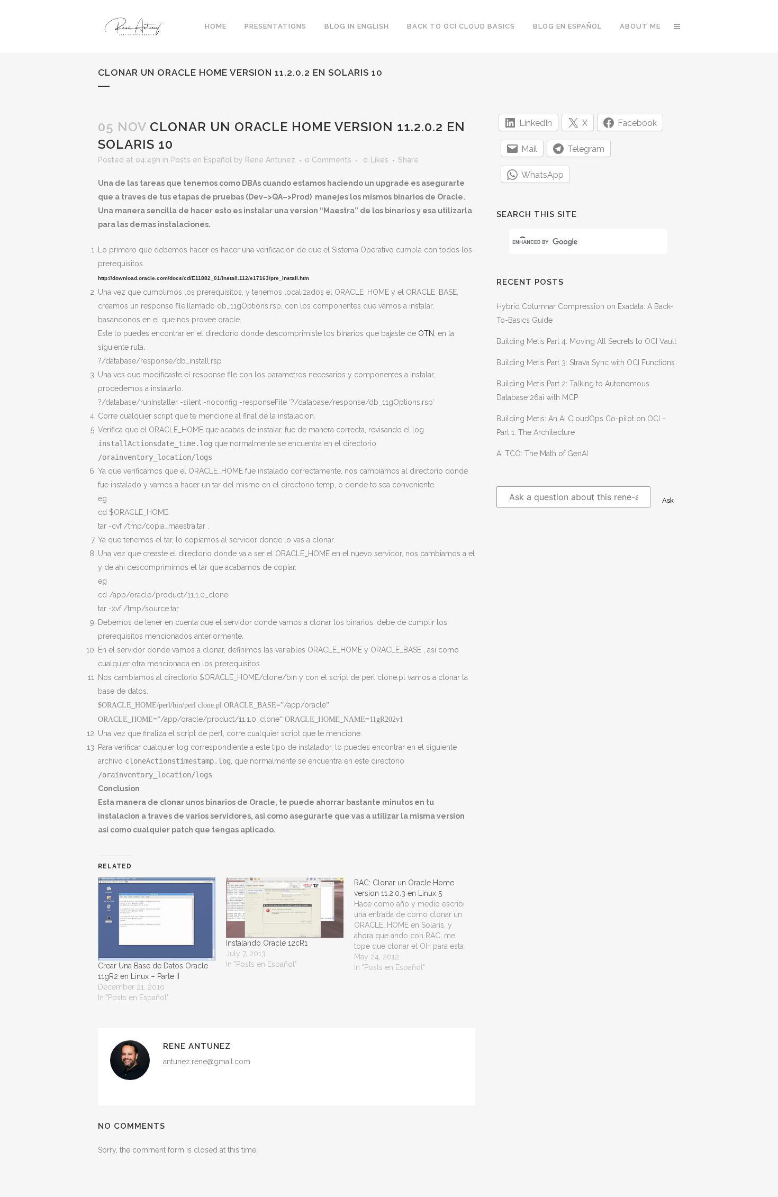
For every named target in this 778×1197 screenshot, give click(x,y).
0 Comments (328, 160)
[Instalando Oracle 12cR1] (284, 907)
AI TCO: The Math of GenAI (542, 453)
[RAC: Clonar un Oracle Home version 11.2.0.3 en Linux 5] (418, 925)
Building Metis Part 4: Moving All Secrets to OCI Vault (586, 341)
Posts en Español (201, 160)
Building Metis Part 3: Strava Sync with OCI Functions (585, 362)
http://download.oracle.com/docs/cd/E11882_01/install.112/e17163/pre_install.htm (203, 278)
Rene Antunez (270, 160)
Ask (668, 500)
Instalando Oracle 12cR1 (266, 943)
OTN (426, 333)
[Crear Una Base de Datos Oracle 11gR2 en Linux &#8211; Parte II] (156, 918)
